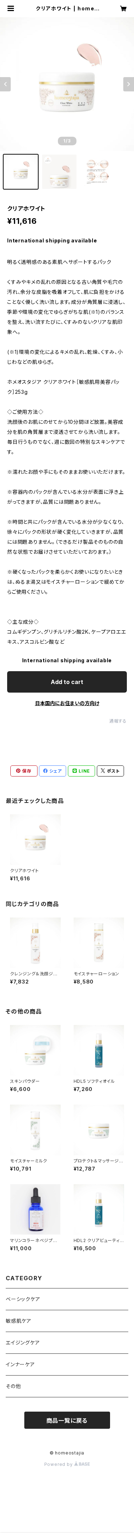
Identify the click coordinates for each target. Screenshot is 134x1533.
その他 (13, 1386)
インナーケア (20, 1364)
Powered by (59, 1464)
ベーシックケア (23, 1299)
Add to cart (67, 681)
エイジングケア (23, 1343)
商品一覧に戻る (67, 1420)
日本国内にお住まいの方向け (67, 703)
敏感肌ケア (18, 1321)
